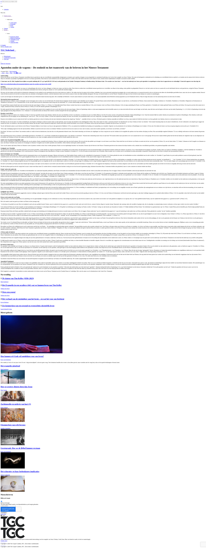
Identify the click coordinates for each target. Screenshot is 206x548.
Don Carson (4, 390)
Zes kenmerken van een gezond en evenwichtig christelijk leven (28, 306)
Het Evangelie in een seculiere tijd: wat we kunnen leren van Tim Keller (32, 285)
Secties (6, 30)
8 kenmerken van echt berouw (13, 425)
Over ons (6, 59)
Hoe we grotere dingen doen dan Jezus (16, 387)
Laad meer (3, 514)
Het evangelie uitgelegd (10, 366)
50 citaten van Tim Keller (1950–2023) (18, 278)
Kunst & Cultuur (14, 36)
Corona (12, 27)
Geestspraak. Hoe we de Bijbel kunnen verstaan (20, 448)
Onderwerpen (7, 16)
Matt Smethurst (4, 282)
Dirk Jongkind (13, 71)
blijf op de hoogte (5, 503)
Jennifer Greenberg (5, 428)
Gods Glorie (13, 22)
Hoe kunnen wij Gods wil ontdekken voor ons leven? (22, 356)
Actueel (12, 41)
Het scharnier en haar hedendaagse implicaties (20, 471)
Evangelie (12, 24)
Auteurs (6, 28)
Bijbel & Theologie (15, 38)
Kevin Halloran (5, 302)
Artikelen (6, 9)
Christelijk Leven (14, 39)
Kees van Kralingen (6, 359)
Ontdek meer (4, 540)
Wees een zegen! (9, 292)
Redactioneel (7, 56)
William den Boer (5, 288)
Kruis (11, 25)
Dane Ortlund (4, 407)
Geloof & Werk (14, 42)
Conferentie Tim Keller (10, 57)
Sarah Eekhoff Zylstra (6, 309)
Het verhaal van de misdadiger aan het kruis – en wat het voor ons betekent (33, 299)
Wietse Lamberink (5, 475)
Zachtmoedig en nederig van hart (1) (16, 404)
